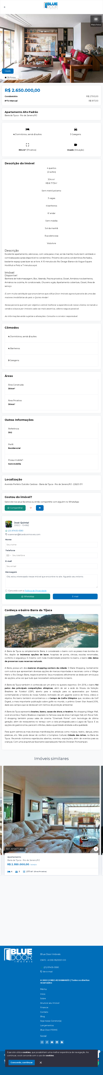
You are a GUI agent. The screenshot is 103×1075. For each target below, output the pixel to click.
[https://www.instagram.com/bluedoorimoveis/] (42, 1042)
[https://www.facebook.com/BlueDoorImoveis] (47, 1042)
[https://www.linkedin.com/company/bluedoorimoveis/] (57, 1042)
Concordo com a (27, 591)
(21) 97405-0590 (15, 531)
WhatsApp (29, 596)
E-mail (75, 596)
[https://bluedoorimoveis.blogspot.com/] (62, 1042)
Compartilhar (16, 508)
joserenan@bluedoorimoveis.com (24, 534)
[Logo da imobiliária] (18, 998)
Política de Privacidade (36, 591)
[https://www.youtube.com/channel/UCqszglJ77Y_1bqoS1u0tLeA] (52, 1042)
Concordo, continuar (22, 1062)
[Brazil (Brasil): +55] (8, 555)
